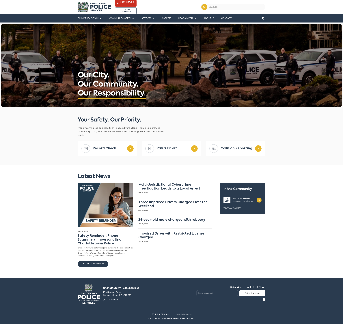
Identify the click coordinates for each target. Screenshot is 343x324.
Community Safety (120, 18)
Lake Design (190, 318)
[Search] (204, 7)
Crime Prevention (88, 18)
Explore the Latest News (93, 264)
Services (146, 18)
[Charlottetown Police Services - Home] (94, 7)
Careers (166, 18)
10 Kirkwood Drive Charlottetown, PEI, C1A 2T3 (117, 293)
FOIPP (155, 314)
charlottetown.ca (182, 314)
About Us (209, 18)
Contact (226, 18)
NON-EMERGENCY (127, 11)
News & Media (185, 18)
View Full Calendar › (232, 208)
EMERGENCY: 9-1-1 (127, 3)
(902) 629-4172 (110, 300)
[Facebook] (263, 18)
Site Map (165, 314)
